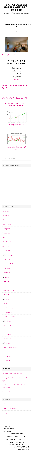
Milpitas (6, 281)
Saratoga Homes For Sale (15, 87)
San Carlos (7, 325)
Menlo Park (7, 273)
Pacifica (6, 299)
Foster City (6, 246)
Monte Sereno (8, 286)
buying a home (6, 404)
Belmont (6, 215)
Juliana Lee (11, 442)
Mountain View (9, 290)
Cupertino (6, 233)
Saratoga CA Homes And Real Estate (16, 7)
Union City (7, 356)
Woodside (7, 361)
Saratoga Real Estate (15, 97)
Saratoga (7, 343)
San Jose (6, 330)
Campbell (6, 229)
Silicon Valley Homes (23, 446)
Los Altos (7, 259)
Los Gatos (7, 268)
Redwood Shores (9, 317)
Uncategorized (6, 413)
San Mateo (7, 334)
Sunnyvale (7, 352)
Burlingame (7, 224)
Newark (6, 295)
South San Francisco (10, 347)
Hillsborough (8, 255)
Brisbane (6, 220)
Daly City (6, 237)
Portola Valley (8, 308)
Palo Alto (7, 303)
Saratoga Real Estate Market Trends (16, 104)
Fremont (7, 251)
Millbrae (7, 277)
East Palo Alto (7, 242)
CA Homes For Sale (24, 449)
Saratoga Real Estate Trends (16, 439)
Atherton (6, 211)
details (16, 79)
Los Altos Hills (8, 264)
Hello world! (6, 392)
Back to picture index (9, 55)
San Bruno (7, 321)
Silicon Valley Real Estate (21, 448)
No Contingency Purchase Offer (12, 373)
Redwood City (8, 312)
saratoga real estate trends (10, 408)
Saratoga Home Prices (16, 124)
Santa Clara (8, 339)
